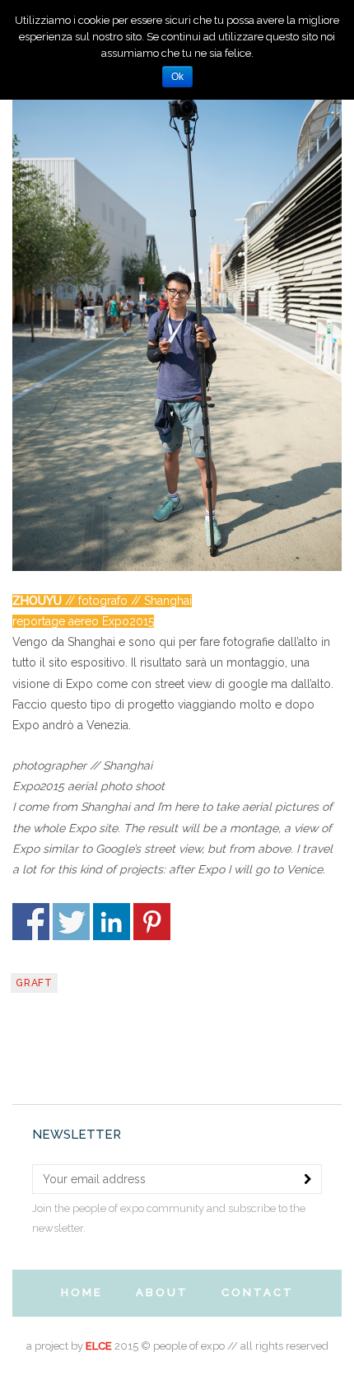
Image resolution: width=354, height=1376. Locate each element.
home (82, 1292)
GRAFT (34, 983)
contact (257, 1292)
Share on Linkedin (111, 921)
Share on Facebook (30, 921)
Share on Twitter (71, 921)
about (162, 1292)
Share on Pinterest (151, 921)
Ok (177, 76)
